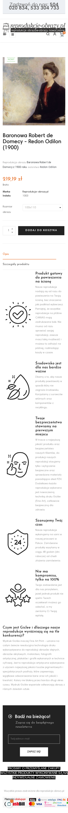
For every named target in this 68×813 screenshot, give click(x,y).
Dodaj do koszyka (41, 230)
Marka (6, 192)
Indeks (7, 196)
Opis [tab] (6, 254)
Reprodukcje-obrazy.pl (35, 192)
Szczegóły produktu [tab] (16, 264)
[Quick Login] (53, 34)
